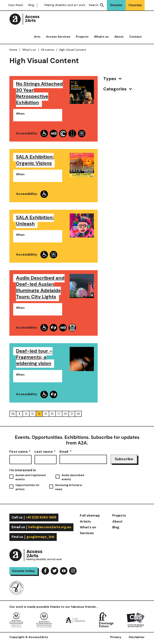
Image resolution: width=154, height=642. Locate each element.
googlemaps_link (40, 537)
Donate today (23, 571)
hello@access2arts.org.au (49, 527)
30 (65, 413)
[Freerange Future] (106, 620)
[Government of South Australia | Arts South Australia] (44, 620)
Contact (135, 37)
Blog (31, 5)
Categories (115, 89)
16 (52, 413)
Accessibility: (27, 133)
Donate (116, 5)
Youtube (63, 571)
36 (13, 413)
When (20, 114)
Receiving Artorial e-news (69, 487)
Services (87, 533)
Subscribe (124, 459)
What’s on (101, 37)
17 (59, 413)
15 (46, 413)
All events (47, 50)
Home (13, 50)
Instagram (73, 571)
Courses (135, 5)
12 (26, 413)
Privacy (115, 637)
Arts (37, 37)
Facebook (45, 571)
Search (93, 5)
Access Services (58, 37)
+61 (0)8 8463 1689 (41, 517)
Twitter (54, 571)
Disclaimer (137, 637)
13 (32, 413)
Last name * (45, 451)
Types (110, 78)
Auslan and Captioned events (30, 477)
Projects (82, 37)
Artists (85, 521)
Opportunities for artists (27, 487)
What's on (29, 50)
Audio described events (73, 477)
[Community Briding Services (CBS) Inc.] (136, 620)
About (119, 37)
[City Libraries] (75, 620)
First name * (20, 451)
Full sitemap (90, 515)
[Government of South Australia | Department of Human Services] (16, 620)
